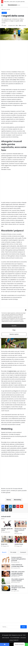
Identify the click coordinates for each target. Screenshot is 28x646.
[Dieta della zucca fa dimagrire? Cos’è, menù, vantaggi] (6, 588)
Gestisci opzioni (14, 334)
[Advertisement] (14, 56)
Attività (8, 9)
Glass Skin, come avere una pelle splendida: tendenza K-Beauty (17, 573)
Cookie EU (15, 640)
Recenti (4, 552)
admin (5, 25)
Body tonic (4, 544)
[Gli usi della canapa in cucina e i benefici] (6, 581)
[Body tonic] (7, 539)
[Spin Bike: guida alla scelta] (7, 523)
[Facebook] (3, 506)
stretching (18, 499)
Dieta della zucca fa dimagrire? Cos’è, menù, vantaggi (18, 587)
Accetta (14, 325)
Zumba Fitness (19, 544)
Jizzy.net (20, 635)
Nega (14, 330)
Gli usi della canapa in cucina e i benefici (13, 1)
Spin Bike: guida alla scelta (7, 529)
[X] (6, 506)
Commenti (23, 552)
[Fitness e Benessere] (14, 5)
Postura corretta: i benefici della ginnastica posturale (18, 559)
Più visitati (13, 552)
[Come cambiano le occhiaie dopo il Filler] (6, 567)
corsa (9, 499)
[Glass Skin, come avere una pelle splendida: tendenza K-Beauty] (6, 574)
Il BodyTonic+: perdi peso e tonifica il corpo (20, 530)
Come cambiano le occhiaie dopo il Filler (17, 565)
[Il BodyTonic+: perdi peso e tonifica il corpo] (21, 523)
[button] (25, 310)
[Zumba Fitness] (21, 539)
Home (4, 9)
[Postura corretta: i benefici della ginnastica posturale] (6, 559)
